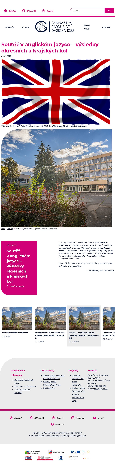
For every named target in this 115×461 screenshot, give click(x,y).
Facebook (59, 424)
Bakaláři (12, 11)
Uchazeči (9, 27)
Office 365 (31, 11)
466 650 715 (100, 386)
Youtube (101, 418)
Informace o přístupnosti (25, 386)
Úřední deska (86, 27)
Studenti (25, 27)
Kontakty (106, 27)
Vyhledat (109, 10)
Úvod (3, 229)
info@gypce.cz (100, 388)
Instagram (80, 418)
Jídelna (50, 11)
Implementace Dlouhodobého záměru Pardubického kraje (78, 394)
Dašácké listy (49, 388)
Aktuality (10, 229)
